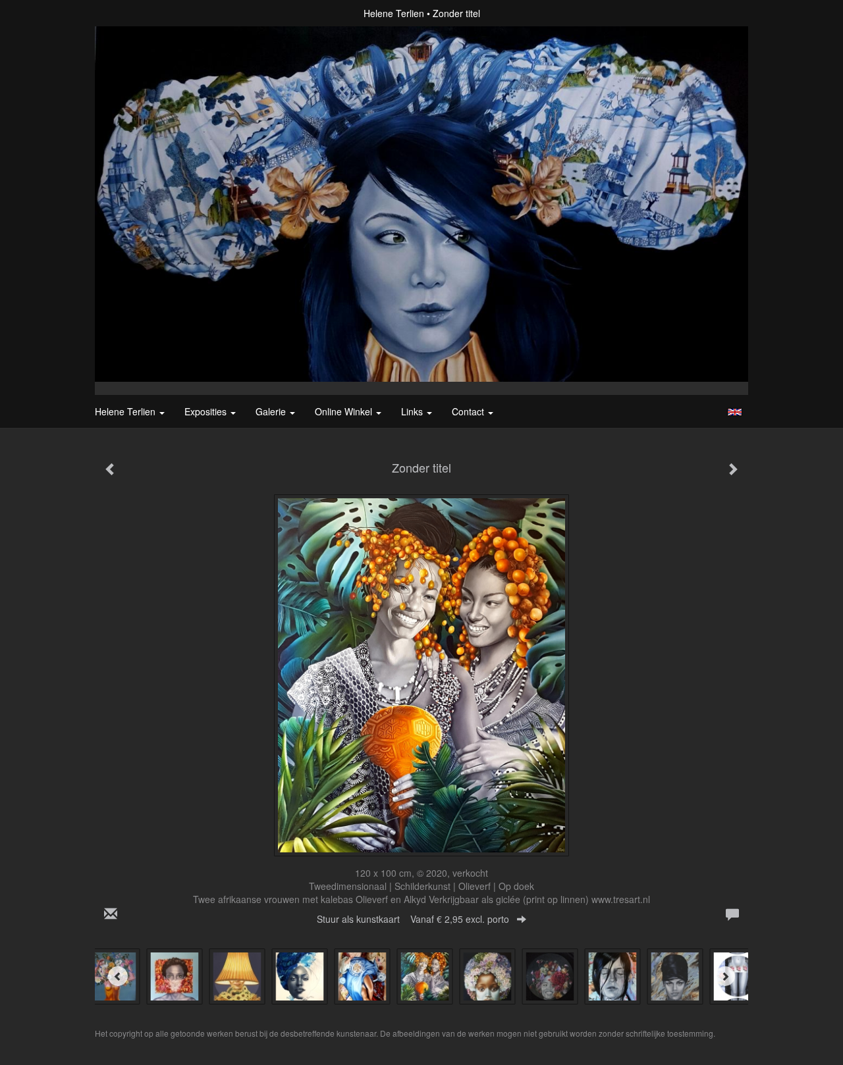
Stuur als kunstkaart (413, 918)
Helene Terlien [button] (126, 411)
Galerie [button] (272, 411)
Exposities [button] (206, 411)
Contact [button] (469, 411)
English (734, 412)
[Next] (725, 976)
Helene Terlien (394, 13)
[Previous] (118, 976)
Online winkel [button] (345, 411)
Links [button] (413, 411)
